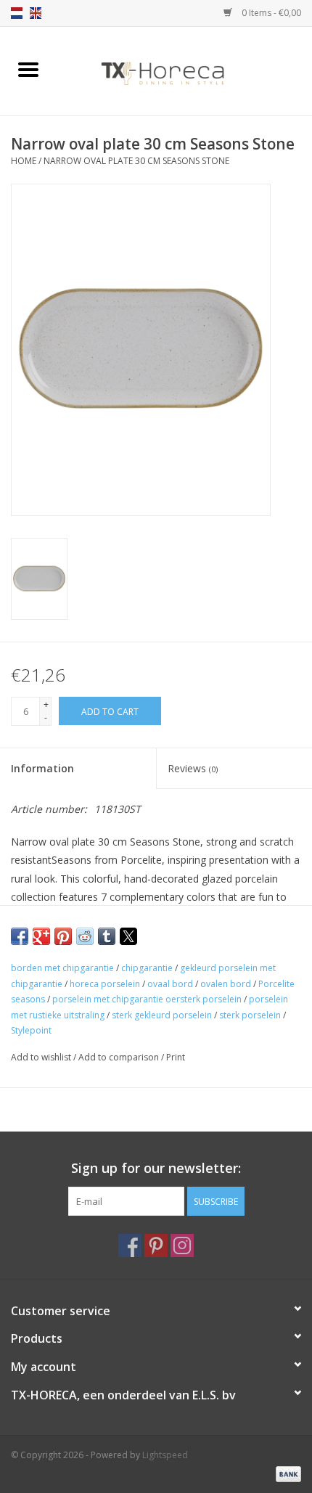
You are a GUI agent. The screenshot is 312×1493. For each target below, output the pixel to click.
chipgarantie (147, 968)
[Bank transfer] (286, 1473)
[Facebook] (129, 1245)
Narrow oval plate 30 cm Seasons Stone (136, 161)
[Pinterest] (156, 1245)
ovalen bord (225, 984)
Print (175, 1057)
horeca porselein (105, 984)
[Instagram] (182, 1245)
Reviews (193, 768)
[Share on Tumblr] (106, 936)
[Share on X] (128, 936)
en (35, 13)
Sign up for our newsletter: (156, 1168)
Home (23, 161)
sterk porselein (250, 1015)
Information (42, 768)
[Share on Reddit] (85, 936)
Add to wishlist (42, 1057)
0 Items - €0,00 (270, 13)
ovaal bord (170, 984)
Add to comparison (119, 1057)
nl (16, 13)
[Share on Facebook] (19, 936)
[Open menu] (28, 68)
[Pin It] (63, 936)
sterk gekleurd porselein (162, 1015)
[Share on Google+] (41, 936)
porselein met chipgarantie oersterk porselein (147, 999)
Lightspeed (165, 1455)
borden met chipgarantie (62, 968)
